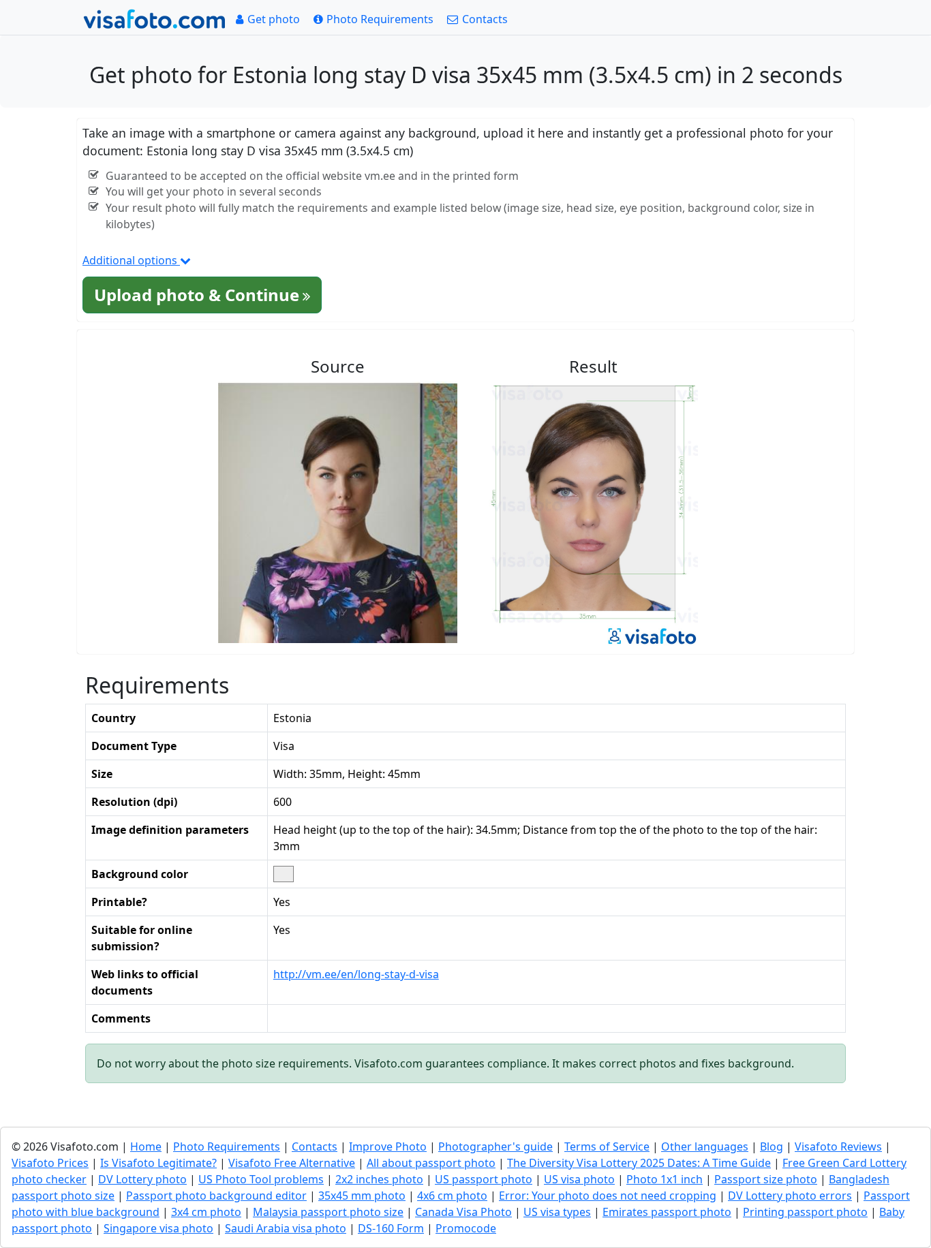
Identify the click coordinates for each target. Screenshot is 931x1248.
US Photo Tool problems (261, 1179)
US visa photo (579, 1179)
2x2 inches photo (379, 1179)
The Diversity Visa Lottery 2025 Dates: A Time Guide (639, 1162)
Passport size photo (765, 1179)
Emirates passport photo (666, 1211)
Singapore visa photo (158, 1228)
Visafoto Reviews (838, 1146)
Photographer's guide (495, 1146)
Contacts (314, 1146)
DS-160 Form (391, 1228)
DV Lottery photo (142, 1179)
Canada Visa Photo (463, 1211)
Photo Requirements (226, 1146)
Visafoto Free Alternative (291, 1162)
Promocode (466, 1228)
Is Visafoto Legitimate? (158, 1162)
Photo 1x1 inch (664, 1179)
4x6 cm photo (452, 1195)
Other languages (704, 1146)
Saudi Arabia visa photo (285, 1228)
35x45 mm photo (362, 1195)
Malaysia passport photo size (328, 1211)
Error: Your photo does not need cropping (607, 1195)
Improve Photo (388, 1146)
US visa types (557, 1211)
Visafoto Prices (50, 1162)
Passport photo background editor (216, 1195)
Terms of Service (607, 1146)
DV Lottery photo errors (790, 1195)
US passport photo (483, 1179)
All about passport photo (431, 1162)
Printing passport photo (805, 1211)
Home (146, 1146)
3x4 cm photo (206, 1211)
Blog (771, 1146)
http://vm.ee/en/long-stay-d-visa (356, 974)
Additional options (131, 260)
